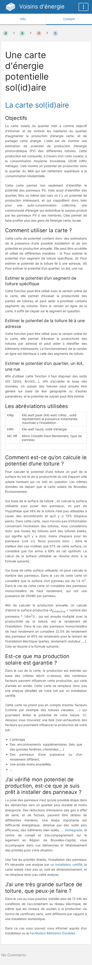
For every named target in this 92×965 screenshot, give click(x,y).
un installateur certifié (66, 864)
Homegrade (73, 830)
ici (32, 541)
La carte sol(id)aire (37, 104)
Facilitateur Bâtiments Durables (52, 933)
